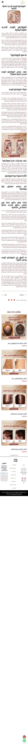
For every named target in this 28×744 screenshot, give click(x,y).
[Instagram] (25, 480)
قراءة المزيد (24, 345)
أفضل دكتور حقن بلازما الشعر (19, 449)
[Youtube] (22, 478)
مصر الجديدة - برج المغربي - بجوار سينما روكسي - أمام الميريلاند (4, 468)
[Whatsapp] (24, 740)
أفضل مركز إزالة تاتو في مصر (19, 378)
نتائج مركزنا (13, 475)
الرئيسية (14, 465)
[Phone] (24, 736)
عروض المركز (13, 468)
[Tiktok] (22, 480)
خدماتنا (14, 471)
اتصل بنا (14, 488)
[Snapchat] (24, 482)
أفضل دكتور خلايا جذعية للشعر (19, 414)
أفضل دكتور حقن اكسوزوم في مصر (17, 343)
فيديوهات (13, 481)
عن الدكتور (13, 478)
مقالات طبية (13, 485)
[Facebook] (25, 478)
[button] (2, 2)
